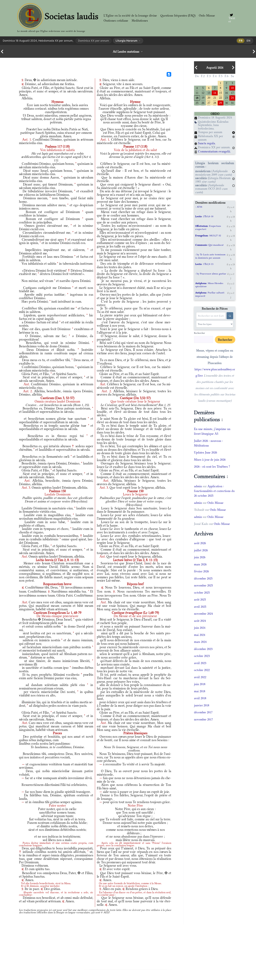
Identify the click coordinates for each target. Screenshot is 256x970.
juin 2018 (199, 684)
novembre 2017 (203, 719)
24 (232, 97)
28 (214, 103)
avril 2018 (200, 698)
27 (208, 103)
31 (232, 103)
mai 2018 (199, 691)
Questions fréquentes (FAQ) (177, 15)
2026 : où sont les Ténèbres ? (212, 466)
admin (198, 486)
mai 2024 (199, 635)
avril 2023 (200, 663)
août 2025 (200, 599)
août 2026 (200, 543)
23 (226, 97)
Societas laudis (71, 16)
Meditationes (140, 20)
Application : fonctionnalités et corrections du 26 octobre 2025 (214, 490)
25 (197, 103)
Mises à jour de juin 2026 (210, 459)
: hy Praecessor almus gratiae (210, 273)
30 (226, 103)
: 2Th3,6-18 (204, 216)
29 (220, 103)
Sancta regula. (207, 143)
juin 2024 (199, 627)
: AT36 (198, 206)
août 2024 (200, 620)
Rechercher (199, 333)
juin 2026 (199, 557)
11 (197, 92)
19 (202, 97)
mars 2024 (200, 642)
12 (202, 92)
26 (202, 103)
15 (220, 92)
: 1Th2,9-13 (204, 264)
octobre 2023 (202, 656)
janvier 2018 (201, 705)
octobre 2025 (202, 592)
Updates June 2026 (205, 452)
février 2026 (201, 571)
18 (197, 98)
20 (208, 97)
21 (214, 97)
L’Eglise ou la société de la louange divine (130, 15)
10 (232, 88)
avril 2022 (200, 677)
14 (214, 92)
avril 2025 (200, 606)
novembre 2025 (203, 585)
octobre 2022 (202, 670)
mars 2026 (200, 564)
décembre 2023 (203, 649)
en (248, 40)
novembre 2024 (203, 613)
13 (208, 92)
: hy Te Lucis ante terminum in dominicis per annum (210, 256)
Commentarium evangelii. (214, 151)
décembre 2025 (203, 578)
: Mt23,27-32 (208, 235)
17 (232, 92)
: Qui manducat (209, 244)
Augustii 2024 (214, 67)
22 (220, 97)
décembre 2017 (203, 712)
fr (241, 40)
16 (226, 92)
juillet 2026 (201, 550)
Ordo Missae (207, 15)
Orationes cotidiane (116, 20)
